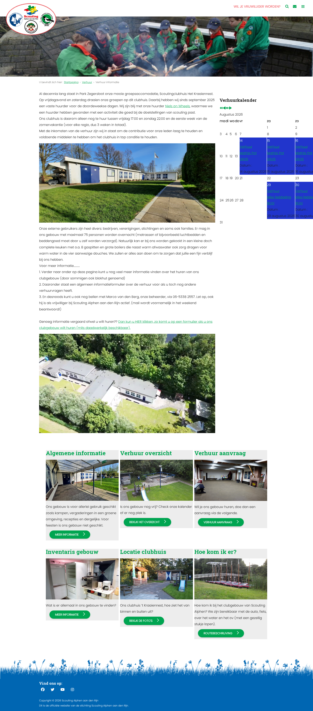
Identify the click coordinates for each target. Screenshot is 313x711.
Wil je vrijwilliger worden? (257, 6)
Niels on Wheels (177, 106)
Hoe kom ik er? (215, 552)
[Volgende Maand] (230, 108)
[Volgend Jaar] (227, 108)
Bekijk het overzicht (144, 522)
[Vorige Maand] (224, 108)
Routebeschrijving (218, 633)
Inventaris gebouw (72, 552)
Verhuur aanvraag (220, 453)
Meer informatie (67, 534)
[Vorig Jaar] (221, 108)
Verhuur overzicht (146, 453)
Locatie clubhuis (143, 552)
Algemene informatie (76, 453)
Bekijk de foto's (141, 621)
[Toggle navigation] (303, 6)
